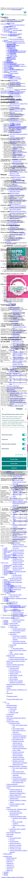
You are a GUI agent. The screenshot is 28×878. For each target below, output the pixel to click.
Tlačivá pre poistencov (12, 223)
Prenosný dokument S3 (15, 204)
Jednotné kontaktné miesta (19, 42)
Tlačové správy (13, 709)
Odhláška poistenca (14, 227)
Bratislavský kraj (10, 859)
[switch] (24, 439)
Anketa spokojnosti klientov (10, 557)
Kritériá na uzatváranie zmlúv (16, 499)
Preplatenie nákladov (14, 193)
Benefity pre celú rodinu (9, 76)
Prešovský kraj (10, 865)
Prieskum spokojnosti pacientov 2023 (18, 659)
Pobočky (6, 579)
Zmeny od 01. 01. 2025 (18, 343)
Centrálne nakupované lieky (19, 628)
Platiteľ (5, 91)
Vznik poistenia (13, 32)
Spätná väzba (7, 583)
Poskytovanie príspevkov (18, 616)
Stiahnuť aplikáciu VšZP (13, 877)
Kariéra (8, 807)
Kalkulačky (12, 350)
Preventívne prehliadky (15, 82)
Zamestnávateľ (13, 49)
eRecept (8, 593)
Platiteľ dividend (16, 335)
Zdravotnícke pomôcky (15, 632)
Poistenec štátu (13, 55)
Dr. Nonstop (9, 48)
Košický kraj (10, 861)
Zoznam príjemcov (17, 734)
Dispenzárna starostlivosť (16, 130)
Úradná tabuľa (7, 556)
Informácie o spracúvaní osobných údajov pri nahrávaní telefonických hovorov (20, 762)
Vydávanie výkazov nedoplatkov (11, 65)
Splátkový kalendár (11, 57)
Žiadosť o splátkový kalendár (16, 405)
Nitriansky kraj (10, 863)
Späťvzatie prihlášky (17, 30)
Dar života (12, 839)
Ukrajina (9, 241)
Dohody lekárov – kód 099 (16, 675)
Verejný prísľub (13, 498)
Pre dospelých (7, 566)
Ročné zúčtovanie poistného (13, 373)
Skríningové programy (15, 175)
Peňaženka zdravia (8, 26)
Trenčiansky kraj (10, 867)
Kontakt (3, 877)
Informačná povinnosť (15, 723)
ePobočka (21, 877)
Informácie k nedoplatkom (13, 45)
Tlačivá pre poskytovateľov (13, 666)
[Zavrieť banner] (25, 409)
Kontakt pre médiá (14, 712)
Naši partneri (10, 836)
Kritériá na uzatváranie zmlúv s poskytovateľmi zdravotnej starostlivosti (20, 503)
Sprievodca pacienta (7, 34)
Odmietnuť (14, 468)
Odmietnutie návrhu (17, 150)
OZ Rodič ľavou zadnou (15, 848)
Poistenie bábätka (14, 80)
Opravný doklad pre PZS (15, 585)
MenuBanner (7, 72)
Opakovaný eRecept (14, 596)
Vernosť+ (6, 27)
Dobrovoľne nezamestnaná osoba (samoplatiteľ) (12, 93)
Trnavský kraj (10, 868)
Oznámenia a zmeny (11, 59)
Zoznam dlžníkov (8, 67)
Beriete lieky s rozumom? (16, 845)
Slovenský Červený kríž (15, 847)
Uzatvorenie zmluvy (14, 668)
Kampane (6, 874)
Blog (8, 55)
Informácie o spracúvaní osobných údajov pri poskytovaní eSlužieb (18, 753)
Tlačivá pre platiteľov (9, 68)
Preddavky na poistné (15, 307)
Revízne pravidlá (14, 623)
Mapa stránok (24, 615)
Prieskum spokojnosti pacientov (17, 657)
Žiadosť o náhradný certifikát (16, 654)
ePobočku (12, 125)
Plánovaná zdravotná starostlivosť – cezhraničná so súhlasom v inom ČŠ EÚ (18, 213)
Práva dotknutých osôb (18, 739)
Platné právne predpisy (15, 191)
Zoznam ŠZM (13, 645)
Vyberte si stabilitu (8, 31)
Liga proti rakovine (14, 841)
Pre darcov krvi (7, 570)
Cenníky (12, 646)
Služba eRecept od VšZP (15, 594)
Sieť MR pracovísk (17, 575)
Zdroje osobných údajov (18, 728)
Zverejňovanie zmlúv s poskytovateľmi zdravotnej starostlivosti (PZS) (16, 812)
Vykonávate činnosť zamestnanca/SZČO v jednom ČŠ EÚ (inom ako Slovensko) (18, 103)
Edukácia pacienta (14, 673)
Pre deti (5, 569)
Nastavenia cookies (8, 587)
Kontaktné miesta (8, 856)
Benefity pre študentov (15, 94)
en (6, 877)
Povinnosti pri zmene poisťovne (17, 25)
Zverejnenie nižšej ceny (12, 602)
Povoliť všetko (14, 459)
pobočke (15, 149)
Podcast (5, 574)
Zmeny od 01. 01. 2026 (18, 341)
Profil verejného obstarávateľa (14, 832)
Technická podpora (8, 590)
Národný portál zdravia (15, 843)
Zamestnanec (13, 48)
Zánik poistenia (13, 35)
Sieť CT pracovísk (17, 577)
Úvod (2, 91)
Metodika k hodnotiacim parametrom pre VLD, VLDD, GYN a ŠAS (20, 546)
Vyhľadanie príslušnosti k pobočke (12, 69)
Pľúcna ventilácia (14, 679)
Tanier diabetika (13, 71)
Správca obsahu (7, 589)
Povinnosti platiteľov (8, 61)
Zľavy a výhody (7, 29)
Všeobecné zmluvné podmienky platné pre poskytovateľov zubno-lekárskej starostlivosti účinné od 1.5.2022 (19, 480)
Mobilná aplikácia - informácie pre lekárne (17, 598)
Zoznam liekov (13, 634)
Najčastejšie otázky (17, 161)
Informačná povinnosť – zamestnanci (18, 766)
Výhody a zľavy (4, 562)
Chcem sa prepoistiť (16, 9)
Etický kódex (10, 716)
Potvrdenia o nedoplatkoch (13, 386)
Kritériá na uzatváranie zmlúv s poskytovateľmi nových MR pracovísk (20, 533)
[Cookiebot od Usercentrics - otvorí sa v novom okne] (16, 409)
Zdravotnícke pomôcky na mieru (17, 141)
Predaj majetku (10, 834)
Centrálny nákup (13, 627)
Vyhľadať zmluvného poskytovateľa (15, 664)
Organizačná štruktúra (12, 705)
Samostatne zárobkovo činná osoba (18, 50)
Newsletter (6, 872)
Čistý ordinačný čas (14, 670)
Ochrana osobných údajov (13, 721)
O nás (5, 702)
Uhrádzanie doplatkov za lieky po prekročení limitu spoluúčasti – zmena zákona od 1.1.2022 (18, 171)
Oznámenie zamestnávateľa (16, 396)
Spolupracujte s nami (8, 585)
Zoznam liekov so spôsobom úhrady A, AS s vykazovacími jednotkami (20, 637)
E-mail (2, 88)
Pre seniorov (6, 568)
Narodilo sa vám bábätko (15, 78)
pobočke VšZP (18, 132)
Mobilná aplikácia (8, 853)
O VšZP (6, 548)
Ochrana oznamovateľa (12, 784)
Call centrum (7, 581)
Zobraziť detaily (19, 454)
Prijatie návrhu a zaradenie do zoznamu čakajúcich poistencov (20, 146)
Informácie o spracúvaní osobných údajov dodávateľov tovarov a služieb (20, 748)
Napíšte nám (6, 582)
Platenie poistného (8, 41)
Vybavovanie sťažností (9, 586)
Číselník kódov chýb (14, 625)
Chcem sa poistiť (11, 23)
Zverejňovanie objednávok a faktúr (18, 816)
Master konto (13, 303)
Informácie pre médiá (12, 707)
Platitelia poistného (11, 46)
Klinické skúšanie (17, 611)
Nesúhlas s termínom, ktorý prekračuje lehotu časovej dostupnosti (19, 157)
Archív (14, 496)
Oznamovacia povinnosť (18, 41)
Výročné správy (10, 714)
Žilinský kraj (10, 870)
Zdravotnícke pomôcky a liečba (17, 64)
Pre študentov (10, 87)
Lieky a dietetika (13, 677)
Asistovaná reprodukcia (18, 612)
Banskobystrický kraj (12, 858)
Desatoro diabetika (14, 73)
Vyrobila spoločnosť (8, 617)
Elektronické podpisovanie (16, 582)
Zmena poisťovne (14, 28)
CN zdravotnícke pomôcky (19, 630)
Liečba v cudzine (17, 621)
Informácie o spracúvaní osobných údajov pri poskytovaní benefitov (18, 743)
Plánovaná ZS (16, 618)
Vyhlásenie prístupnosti (9, 591)
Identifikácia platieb (17, 310)
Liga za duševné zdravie (15, 838)
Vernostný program (8, 573)
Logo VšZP (12, 710)
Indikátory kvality (11, 655)
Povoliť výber (14, 463)
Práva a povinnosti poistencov (17, 39)
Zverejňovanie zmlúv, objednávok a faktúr (17, 809)
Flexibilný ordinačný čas (15, 671)
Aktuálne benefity (8, 565)
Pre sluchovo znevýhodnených (14, 96)
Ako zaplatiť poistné (11, 44)
